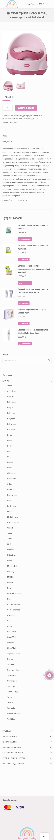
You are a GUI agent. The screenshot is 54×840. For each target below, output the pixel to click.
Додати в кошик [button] (25, 239)
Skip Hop (10, 643)
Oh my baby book (14, 610)
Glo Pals (10, 528)
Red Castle (11, 632)
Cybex (9, 484)
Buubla (10, 462)
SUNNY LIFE (11, 675)
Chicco (10, 468)
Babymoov (11, 424)
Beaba (9, 446)
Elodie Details (12, 517)
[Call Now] (49, 675)
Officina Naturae (13, 604)
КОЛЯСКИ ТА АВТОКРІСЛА (14, 753)
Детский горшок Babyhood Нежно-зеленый (33, 227)
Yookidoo (11, 719)
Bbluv (9, 440)
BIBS (9, 451)
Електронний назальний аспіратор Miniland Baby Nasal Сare (33, 331)
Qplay (9, 626)
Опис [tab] (5, 136)
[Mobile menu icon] (49, 4)
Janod (9, 533)
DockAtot (11, 490)
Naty (9, 588)
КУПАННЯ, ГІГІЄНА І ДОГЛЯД (27, 118)
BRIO (9, 457)
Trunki (9, 697)
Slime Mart (11, 648)
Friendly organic (13, 522)
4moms (10, 386)
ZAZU (9, 725)
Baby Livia (11, 413)
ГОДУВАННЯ (8, 731)
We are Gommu (13, 714)
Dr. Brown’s (11, 506)
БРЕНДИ (21, 116)
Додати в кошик (26, 107)
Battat (9, 435)
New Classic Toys (14, 593)
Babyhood (14, 116)
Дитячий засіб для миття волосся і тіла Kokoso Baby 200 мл (33, 291)
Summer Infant (13, 670)
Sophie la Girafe (13, 654)
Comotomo (11, 479)
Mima (9, 561)
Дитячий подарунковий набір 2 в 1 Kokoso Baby (33, 311)
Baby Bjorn (11, 402)
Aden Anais (11, 391)
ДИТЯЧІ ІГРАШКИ (10, 742)
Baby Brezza (12, 408)
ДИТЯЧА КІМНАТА (10, 736)
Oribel (9, 621)
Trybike (10, 703)
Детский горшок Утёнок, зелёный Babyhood (33, 247)
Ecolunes (10, 511)
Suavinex (11, 664)
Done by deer (12, 495)
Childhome (11, 473)
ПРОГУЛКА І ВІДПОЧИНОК (13, 764)
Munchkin (11, 583)
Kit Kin (9, 544)
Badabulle (11, 429)
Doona (9, 501)
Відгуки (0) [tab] (7, 142)
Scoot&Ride (12, 637)
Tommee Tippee (13, 692)
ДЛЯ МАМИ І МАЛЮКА (12, 747)
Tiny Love (11, 686)
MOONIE (10, 577)
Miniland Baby (12, 566)
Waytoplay (11, 708)
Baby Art (10, 397)
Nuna (9, 599)
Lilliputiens (11, 555)
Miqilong (10, 572)
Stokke (10, 659)
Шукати (49, 360)
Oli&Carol (11, 615)
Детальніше (23, 259)
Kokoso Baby (12, 550)
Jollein (9, 539)
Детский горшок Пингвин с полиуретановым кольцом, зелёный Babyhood (34, 269)
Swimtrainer (12, 681)
